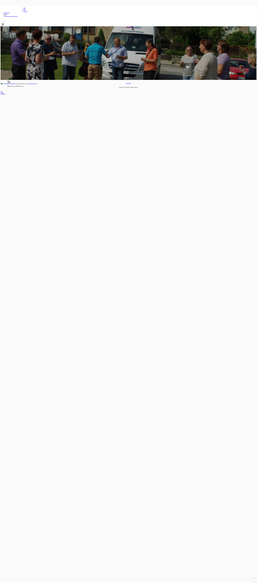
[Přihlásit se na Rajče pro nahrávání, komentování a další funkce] (4, 21)
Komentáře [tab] (3, 94)
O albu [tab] (2, 92)
